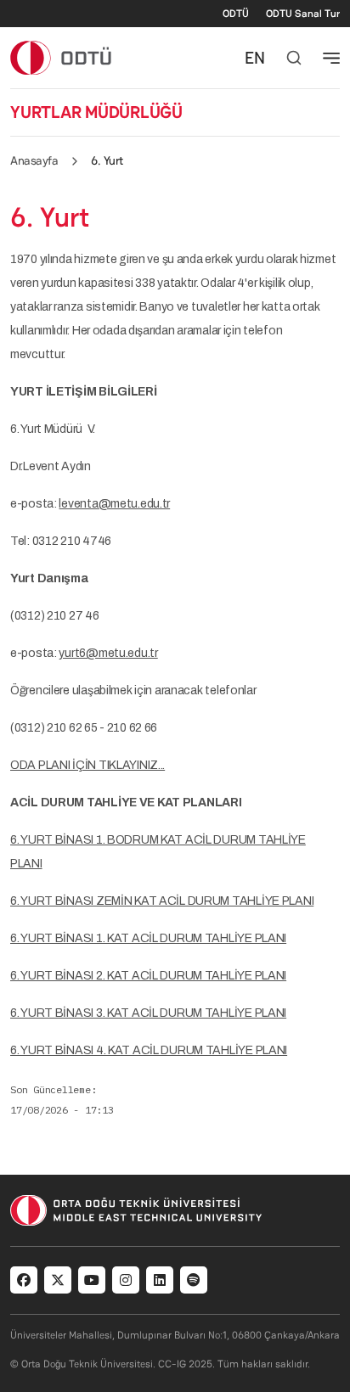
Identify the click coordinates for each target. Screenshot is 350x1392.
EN (255, 58)
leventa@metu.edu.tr (114, 503)
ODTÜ (236, 13)
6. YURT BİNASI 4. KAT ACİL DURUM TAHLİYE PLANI (148, 1050)
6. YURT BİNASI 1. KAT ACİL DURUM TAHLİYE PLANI (148, 938)
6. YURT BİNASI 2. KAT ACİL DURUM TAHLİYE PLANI (148, 975)
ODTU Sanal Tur (303, 13)
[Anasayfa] (61, 57)
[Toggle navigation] (331, 57)
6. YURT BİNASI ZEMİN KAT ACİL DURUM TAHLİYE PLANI (161, 901)
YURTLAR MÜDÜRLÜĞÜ (96, 112)
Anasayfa (34, 160)
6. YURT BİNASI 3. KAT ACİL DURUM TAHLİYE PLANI (148, 1013)
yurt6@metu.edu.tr (108, 653)
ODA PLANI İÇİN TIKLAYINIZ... (87, 765)
